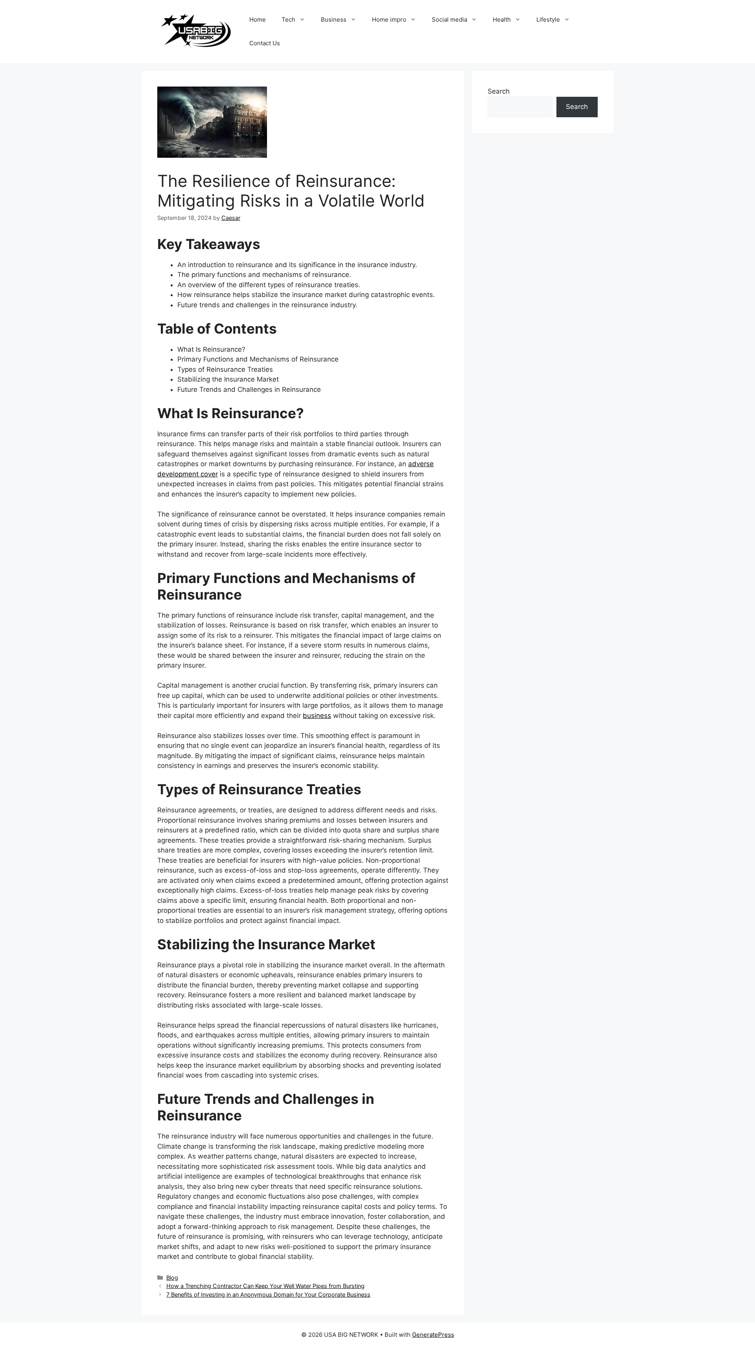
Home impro (389, 19)
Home (257, 19)
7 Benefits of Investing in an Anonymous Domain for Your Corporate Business (268, 1294)
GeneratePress (433, 1334)
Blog (172, 1277)
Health (502, 19)
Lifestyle (548, 19)
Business (333, 19)
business (317, 716)
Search (499, 91)
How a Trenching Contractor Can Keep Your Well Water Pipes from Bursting (265, 1285)
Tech (288, 19)
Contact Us (264, 43)
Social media (449, 19)
